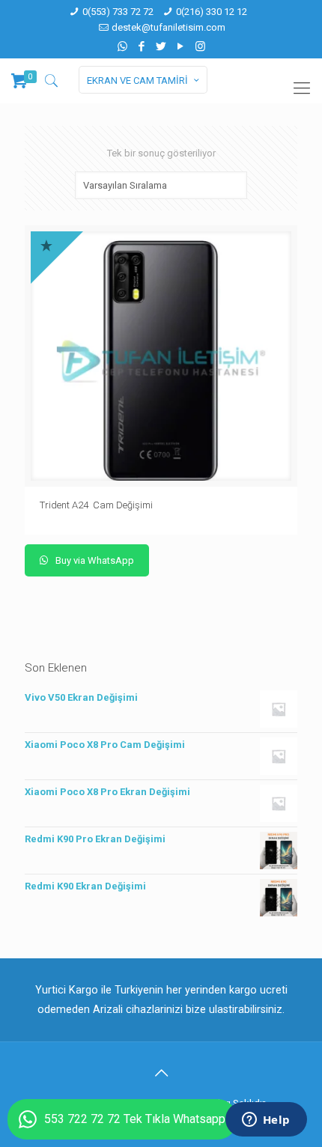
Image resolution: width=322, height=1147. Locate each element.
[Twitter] (161, 46)
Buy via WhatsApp (93, 560)
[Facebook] (142, 46)
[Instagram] (200, 46)
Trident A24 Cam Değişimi (97, 505)
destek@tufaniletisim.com (168, 27)
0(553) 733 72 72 (118, 11)
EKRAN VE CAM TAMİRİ (137, 80)
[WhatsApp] (122, 46)
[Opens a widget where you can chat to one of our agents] (266, 1121)
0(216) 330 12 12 (211, 11)
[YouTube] (181, 46)
